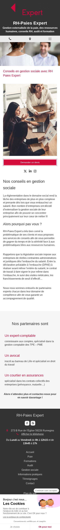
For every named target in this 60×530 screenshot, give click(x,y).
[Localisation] (30, 39)
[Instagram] (35, 172)
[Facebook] (27, 423)
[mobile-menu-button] (50, 39)
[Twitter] (25, 172)
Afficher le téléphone (32, 434)
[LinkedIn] (30, 172)
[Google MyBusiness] (33, 423)
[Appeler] (10, 39)
